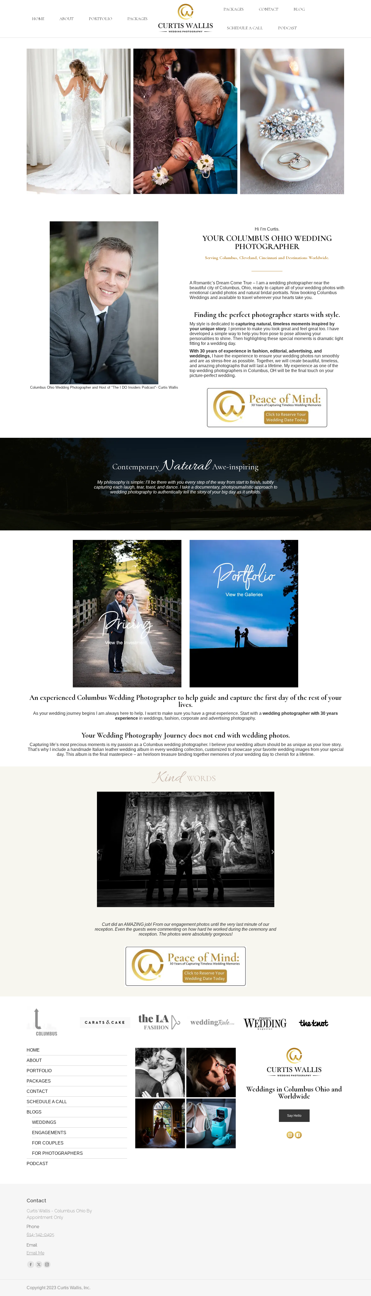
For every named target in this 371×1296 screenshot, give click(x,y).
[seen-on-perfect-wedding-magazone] (212, 1022)
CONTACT (37, 1091)
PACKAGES (39, 1081)
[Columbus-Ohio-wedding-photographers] (211, 1072)
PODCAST (37, 1163)
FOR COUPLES (48, 1143)
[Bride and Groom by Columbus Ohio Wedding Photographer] (191, 121)
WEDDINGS (44, 1122)
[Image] (127, 613)
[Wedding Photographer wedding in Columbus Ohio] (84, 121)
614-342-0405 (40, 1234)
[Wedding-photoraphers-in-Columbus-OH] (160, 1123)
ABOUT (34, 1060)
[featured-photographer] (105, 1023)
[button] (98, 852)
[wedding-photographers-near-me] (211, 1123)
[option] (185, 849)
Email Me (35, 1253)
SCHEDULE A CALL (47, 1101)
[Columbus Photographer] (297, 121)
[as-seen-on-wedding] (158, 1022)
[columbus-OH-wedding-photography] (160, 1072)
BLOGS (34, 1112)
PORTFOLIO (39, 1070)
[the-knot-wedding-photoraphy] (260, 1022)
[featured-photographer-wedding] (318, 1022)
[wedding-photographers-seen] (52, 1022)
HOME (33, 1050)
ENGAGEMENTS (49, 1132)
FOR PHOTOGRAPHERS (57, 1153)
